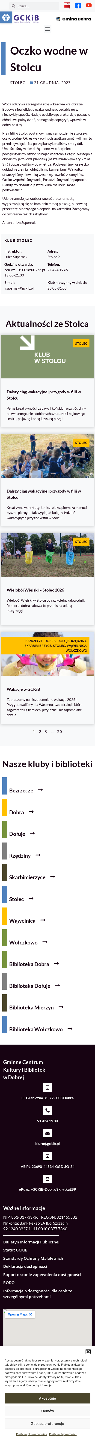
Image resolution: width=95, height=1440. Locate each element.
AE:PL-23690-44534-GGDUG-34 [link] (47, 1166)
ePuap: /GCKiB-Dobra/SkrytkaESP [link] (47, 1189)
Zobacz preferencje (47, 1423)
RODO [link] (9, 1282)
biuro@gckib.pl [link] (47, 1143)
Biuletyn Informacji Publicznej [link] (31, 1242)
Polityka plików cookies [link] (31, 1434)
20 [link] (59, 731)
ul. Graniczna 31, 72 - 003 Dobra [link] (47, 1098)
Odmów (47, 1411)
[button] (88, 1351)
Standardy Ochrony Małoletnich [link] (33, 1258)
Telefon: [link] (54, 264)
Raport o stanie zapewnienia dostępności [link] (42, 1274)
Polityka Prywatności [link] (63, 1434)
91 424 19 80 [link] (47, 1121)
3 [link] (46, 731)
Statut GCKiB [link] (15, 1250)
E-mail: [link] (9, 282)
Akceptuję (47, 1398)
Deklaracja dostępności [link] (25, 1266)
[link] (6, 17)
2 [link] (40, 731)
